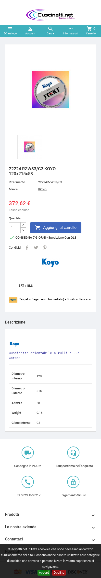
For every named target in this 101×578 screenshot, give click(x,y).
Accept (44, 572)
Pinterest (45, 248)
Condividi (27, 248)
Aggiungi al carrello (55, 228)
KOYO (42, 189)
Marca (13, 189)
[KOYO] (50, 262)
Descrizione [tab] (15, 322)
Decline (59, 572)
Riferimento (17, 182)
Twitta (36, 248)
